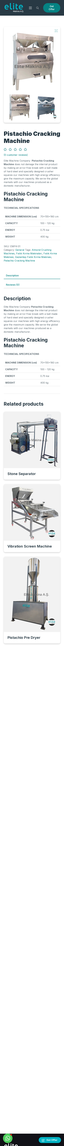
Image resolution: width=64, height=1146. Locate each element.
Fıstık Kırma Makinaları (29, 253)
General (19, 249)
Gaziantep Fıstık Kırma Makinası (33, 257)
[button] (56, 31)
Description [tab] (12, 275)
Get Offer (52, 8)
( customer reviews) (16, 154)
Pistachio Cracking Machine (19, 260)
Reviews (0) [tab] (12, 284)
